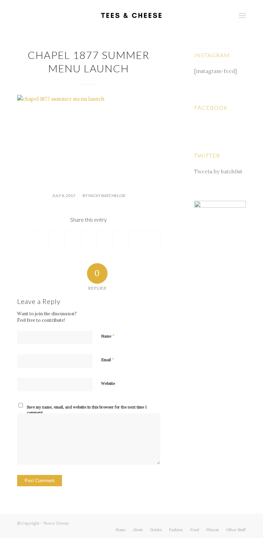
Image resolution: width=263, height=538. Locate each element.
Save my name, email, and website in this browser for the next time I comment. (87, 410)
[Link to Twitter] (220, 522)
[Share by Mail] (152, 239)
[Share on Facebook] (25, 239)
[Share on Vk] (120, 239)
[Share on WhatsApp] (57, 239)
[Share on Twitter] (41, 239)
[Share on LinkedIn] (89, 239)
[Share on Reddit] (136, 239)
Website (108, 383)
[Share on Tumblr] (104, 239)
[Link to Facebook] (230, 522)
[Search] (227, 15)
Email (107, 360)
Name (108, 336)
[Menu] (242, 15)
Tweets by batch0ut (218, 171)
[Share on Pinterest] (73, 239)
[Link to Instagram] (241, 522)
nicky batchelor (106, 195)
